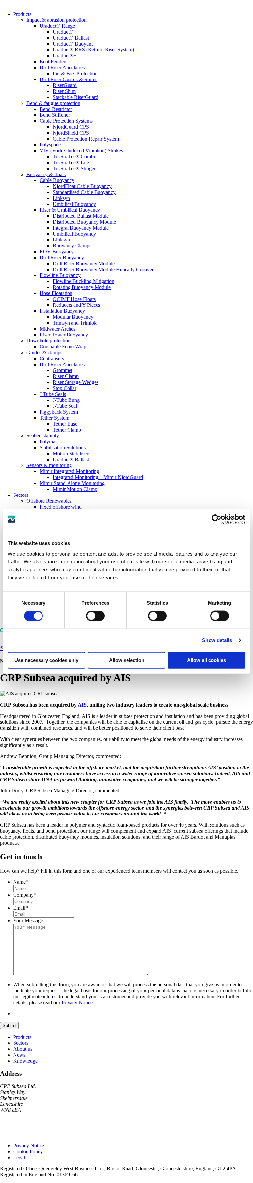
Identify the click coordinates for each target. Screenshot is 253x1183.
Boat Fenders (53, 61)
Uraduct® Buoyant (73, 44)
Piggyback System (59, 412)
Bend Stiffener (55, 115)
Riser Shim (64, 91)
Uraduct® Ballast (71, 38)
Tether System (54, 418)
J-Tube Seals (53, 394)
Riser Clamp (66, 376)
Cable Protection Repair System (86, 139)
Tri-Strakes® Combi (74, 156)
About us (22, 1049)
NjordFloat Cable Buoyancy (82, 186)
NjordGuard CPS (71, 127)
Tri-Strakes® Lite (71, 162)
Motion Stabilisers (71, 453)
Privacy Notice (77, 1002)
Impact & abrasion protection (56, 20)
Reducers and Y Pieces (76, 305)
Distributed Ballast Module (81, 216)
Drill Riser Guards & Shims (68, 79)
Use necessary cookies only (46, 660)
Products (22, 14)
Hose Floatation (56, 293)
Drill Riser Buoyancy (62, 257)
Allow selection (126, 660)
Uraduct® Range (57, 26)
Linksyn (61, 198)
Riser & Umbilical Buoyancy (70, 210)
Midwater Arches (57, 329)
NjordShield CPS (71, 133)
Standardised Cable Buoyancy (84, 192)
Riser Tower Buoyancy (64, 334)
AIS (82, 705)
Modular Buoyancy (73, 317)
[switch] (95, 616)
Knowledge (25, 1061)
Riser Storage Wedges (75, 382)
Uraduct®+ (64, 55)
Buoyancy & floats (46, 174)
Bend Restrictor (56, 109)
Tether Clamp (67, 429)
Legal (19, 1157)
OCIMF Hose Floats (74, 299)
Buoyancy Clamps (72, 245)
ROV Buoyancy (57, 251)
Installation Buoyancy (62, 311)
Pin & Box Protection (75, 73)
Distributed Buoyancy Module (84, 222)
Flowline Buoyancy (60, 275)
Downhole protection (48, 340)
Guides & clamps (44, 352)
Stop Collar (64, 388)
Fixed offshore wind (61, 507)
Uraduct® (63, 32)
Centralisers (52, 358)
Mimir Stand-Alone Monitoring (72, 483)
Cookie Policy (28, 1151)
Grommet (62, 370)
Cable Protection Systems (66, 121)
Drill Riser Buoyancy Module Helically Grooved (104, 269)
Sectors (20, 495)
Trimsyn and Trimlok (75, 323)
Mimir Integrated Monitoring (69, 471)
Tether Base (65, 424)
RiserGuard (65, 85)
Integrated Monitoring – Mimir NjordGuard (98, 477)
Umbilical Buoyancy (74, 204)
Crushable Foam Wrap (63, 346)
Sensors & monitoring (49, 465)
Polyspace (50, 144)
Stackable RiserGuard (75, 97)
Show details (217, 640)
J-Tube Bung (66, 400)
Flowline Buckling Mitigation (83, 281)
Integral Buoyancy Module (81, 228)
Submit (9, 1025)
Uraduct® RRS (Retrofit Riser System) (93, 49)
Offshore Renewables (48, 501)
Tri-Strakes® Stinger (74, 168)
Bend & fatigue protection (53, 103)
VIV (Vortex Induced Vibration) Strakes (81, 150)
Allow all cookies (206, 660)
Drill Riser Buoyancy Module (84, 263)
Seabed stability (42, 435)
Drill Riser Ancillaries (62, 67)
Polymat (48, 441)
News (19, 1055)
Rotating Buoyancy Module (82, 287)
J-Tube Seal (65, 406)
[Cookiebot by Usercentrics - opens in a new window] (216, 519)
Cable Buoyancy (57, 180)
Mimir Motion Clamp (75, 489)
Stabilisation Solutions (63, 447)
